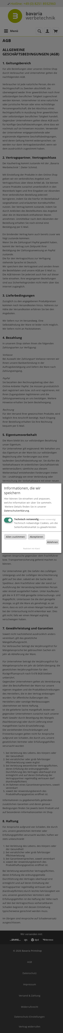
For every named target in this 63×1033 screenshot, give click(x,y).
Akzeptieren (36, 536)
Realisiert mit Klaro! (31, 548)
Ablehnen (52, 542)
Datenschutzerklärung (16, 510)
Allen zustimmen (15, 536)
